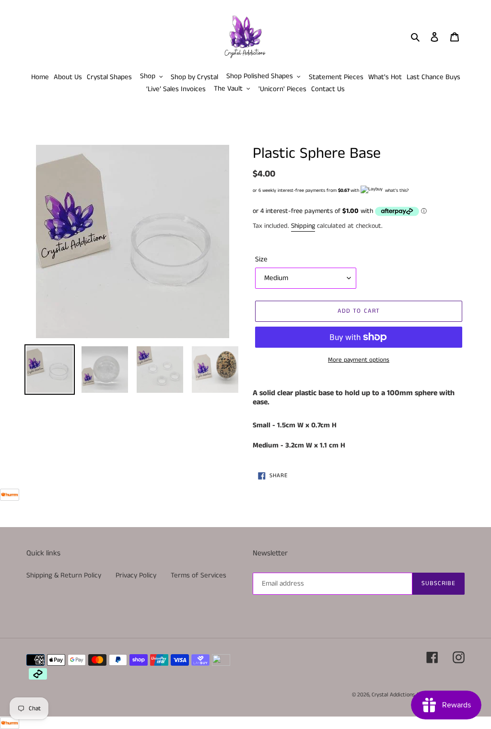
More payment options (358, 359)
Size (261, 259)
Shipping (303, 226)
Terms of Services (198, 575)
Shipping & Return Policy (63, 575)
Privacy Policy (136, 575)
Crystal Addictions (393, 695)
